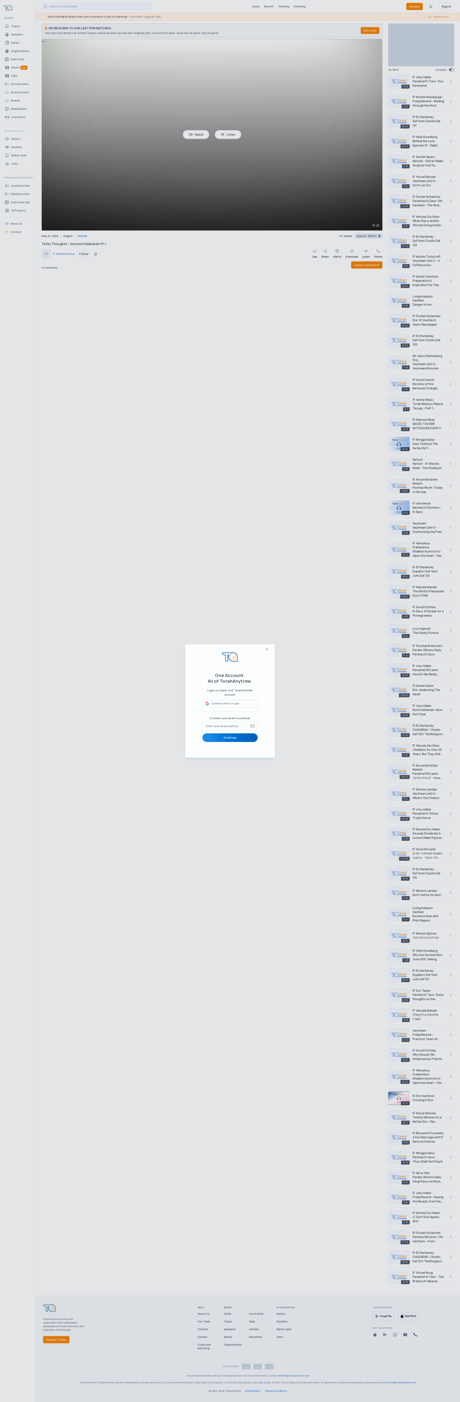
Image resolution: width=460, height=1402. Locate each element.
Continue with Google (225, 703)
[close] (267, 649)
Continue (230, 738)
